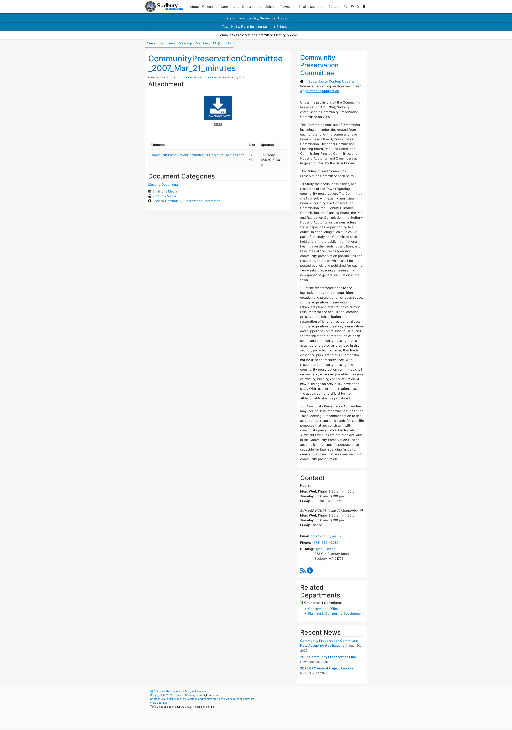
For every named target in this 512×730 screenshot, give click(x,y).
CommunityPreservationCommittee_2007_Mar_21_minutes (215, 63)
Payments (287, 7)
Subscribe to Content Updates (332, 81)
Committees (230, 7)
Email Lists (306, 7)
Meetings (186, 43)
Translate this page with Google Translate (178, 691)
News (151, 43)
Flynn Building (324, 549)
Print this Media (164, 196)
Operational (320, 710)
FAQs (217, 43)
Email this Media (164, 191)
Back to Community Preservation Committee (186, 201)
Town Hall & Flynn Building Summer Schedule (256, 27)
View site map (159, 702)
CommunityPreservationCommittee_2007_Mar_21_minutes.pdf (197, 155)
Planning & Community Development (336, 613)
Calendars (209, 7)
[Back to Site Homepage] (164, 6)
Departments (252, 7)
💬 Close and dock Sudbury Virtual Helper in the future (183, 706)
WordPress (313, 691)
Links (228, 43)
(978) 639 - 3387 (325, 543)
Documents (167, 43)
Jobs (321, 7)
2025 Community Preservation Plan (328, 657)
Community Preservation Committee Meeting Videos (258, 35)
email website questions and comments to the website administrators (210, 698)
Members (203, 43)
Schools (271, 7)
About (194, 7)
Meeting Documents (163, 184)
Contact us (157, 698)
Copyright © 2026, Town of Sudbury (173, 695)
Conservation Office (323, 609)
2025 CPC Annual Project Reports (326, 668)
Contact (334, 7)
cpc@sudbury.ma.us (326, 536)
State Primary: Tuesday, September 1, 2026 (256, 18)
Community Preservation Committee (197, 77)
